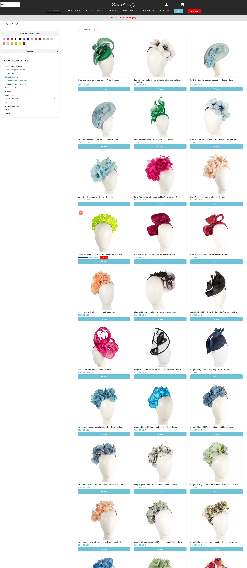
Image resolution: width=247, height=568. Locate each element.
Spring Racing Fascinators (17, 81)
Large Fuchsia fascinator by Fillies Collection (94, 370)
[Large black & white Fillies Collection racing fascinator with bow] (216, 269)
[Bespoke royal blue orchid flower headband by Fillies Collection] (104, 557)
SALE (7, 109)
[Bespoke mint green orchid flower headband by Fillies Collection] (216, 442)
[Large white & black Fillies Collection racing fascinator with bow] (160, 327)
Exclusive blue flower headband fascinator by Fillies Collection (213, 139)
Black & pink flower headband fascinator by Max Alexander (156, 312)
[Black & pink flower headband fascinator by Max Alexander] (160, 269)
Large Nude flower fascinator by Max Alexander (208, 197)
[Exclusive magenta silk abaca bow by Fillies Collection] (160, 211)
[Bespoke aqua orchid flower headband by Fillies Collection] (104, 384)
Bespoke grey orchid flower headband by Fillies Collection (155, 485)
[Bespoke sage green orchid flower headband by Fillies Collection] (160, 557)
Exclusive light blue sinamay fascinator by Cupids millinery (212, 80)
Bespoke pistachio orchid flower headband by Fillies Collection (213, 542)
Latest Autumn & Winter (13, 66)
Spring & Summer (11, 77)
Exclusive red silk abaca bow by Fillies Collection (208, 254)
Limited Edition (10, 73)
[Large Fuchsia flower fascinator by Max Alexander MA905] (160, 154)
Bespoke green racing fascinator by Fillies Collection (153, 139)
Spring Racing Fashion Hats (17, 84)
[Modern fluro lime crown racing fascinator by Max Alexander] (104, 211)
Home (2, 24)
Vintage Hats (9, 95)
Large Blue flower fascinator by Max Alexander (95, 197)
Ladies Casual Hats (12, 106)
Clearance (8, 113)
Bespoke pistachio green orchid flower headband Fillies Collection (158, 542)
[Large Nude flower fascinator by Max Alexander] (216, 154)
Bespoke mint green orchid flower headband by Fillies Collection (214, 485)
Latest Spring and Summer (15, 70)
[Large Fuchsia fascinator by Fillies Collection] (104, 327)
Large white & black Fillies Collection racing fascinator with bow (157, 370)
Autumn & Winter (11, 88)
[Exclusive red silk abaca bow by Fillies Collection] (216, 211)
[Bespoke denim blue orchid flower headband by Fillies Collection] (104, 442)
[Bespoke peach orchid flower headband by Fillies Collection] (104, 499)
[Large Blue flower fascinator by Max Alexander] (104, 154)
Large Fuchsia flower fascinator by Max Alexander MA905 (155, 197)
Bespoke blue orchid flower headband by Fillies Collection (155, 427)
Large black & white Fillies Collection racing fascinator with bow (213, 312)
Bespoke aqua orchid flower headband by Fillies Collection (100, 427)
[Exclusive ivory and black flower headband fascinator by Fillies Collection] (160, 37)
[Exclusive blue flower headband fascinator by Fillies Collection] (216, 96)
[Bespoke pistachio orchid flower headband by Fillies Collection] (216, 499)
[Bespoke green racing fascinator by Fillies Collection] (160, 96)
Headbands (9, 91)
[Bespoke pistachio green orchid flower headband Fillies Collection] (160, 499)
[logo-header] (123, 2)
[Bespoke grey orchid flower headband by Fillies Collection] (160, 442)
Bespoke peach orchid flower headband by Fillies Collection (100, 542)
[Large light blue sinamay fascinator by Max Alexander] (104, 96)
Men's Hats (9, 102)
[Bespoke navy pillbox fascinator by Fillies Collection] (216, 327)
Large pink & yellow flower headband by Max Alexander (98, 312)
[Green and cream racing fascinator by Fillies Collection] (104, 37)
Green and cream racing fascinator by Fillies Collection (98, 80)
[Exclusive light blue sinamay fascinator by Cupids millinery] (216, 37)
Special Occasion (11, 99)
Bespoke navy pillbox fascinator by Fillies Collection (209, 370)
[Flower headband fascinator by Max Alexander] (216, 557)
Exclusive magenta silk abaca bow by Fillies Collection (154, 254)
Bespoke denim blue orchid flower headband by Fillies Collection (102, 485)
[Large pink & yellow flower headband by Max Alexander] (104, 269)
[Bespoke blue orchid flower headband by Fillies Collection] (160, 384)
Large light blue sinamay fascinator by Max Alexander (98, 139)
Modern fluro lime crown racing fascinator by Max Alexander (100, 254)
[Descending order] (97, 30)
